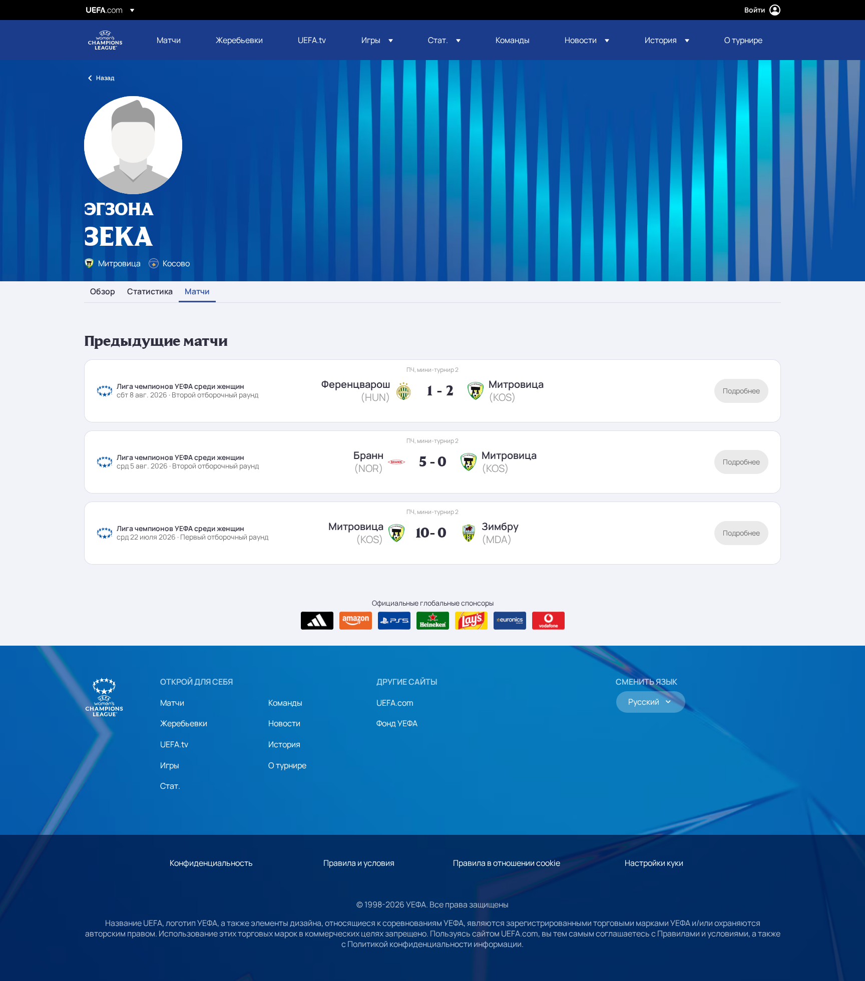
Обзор (102, 291)
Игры (169, 765)
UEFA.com (394, 702)
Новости (284, 723)
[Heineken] (432, 621)
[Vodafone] (548, 621)
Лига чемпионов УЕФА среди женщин (105, 40)
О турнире (287, 765)
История (284, 744)
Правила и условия (358, 862)
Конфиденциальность (211, 862)
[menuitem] (173, 40)
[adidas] (317, 621)
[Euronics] (510, 621)
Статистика (150, 291)
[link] (168, 40)
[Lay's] (471, 621)
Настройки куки (654, 862)
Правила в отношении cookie (506, 862)
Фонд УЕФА (396, 723)
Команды (285, 702)
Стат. (170, 785)
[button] (377, 40)
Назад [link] (105, 78)
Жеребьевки (183, 723)
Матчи (197, 291)
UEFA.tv (174, 744)
